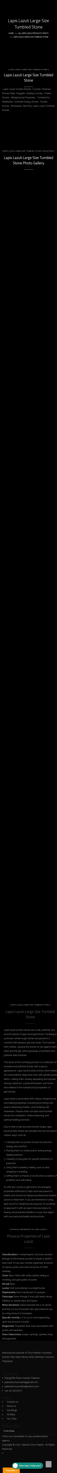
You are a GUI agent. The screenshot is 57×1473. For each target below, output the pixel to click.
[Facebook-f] (5, 1366)
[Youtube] (42, 1366)
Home (11, 33)
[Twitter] (13, 1366)
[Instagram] (27, 1366)
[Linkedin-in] (20, 1366)
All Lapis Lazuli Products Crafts (33, 33)
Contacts (10, 1374)
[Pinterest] (35, 1366)
